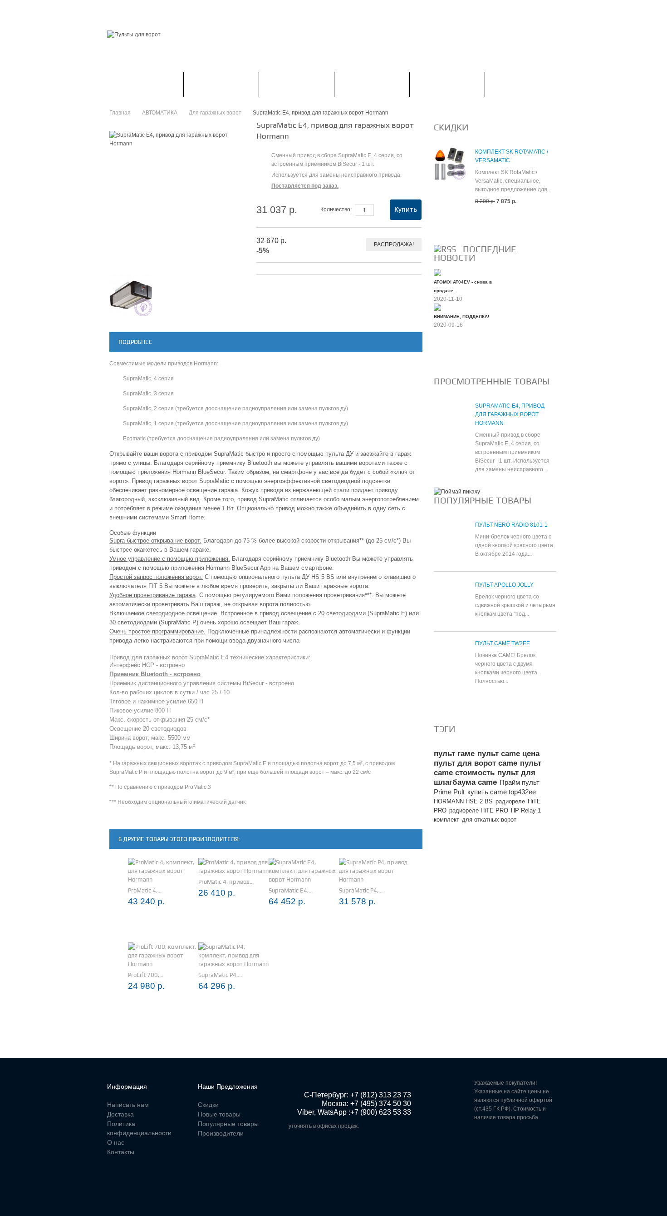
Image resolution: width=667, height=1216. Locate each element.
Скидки (157, 11)
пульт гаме (454, 753)
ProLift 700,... (145, 975)
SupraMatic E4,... (291, 890)
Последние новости (475, 253)
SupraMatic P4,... (361, 890)
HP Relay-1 (526, 810)
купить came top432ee (501, 792)
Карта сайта (352, 11)
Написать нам (255, 11)
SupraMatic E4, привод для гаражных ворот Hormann (509, 414)
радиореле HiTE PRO (478, 810)
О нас (115, 1142)
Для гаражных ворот (215, 113)
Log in (554, 11)
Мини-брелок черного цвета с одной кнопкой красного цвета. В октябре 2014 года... (514, 545)
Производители (221, 1133)
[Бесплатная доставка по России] (457, 491)
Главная (119, 11)
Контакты (305, 11)
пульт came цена (508, 753)
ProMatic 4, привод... (226, 881)
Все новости (458, 355)
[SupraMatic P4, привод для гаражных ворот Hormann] (374, 871)
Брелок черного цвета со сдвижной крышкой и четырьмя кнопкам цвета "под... (515, 605)
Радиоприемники (221, 84)
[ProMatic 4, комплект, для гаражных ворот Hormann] (163, 871)
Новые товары (219, 1114)
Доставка (120, 1114)
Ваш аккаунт (201, 11)
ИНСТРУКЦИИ (372, 84)
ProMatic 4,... (145, 890)
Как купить (522, 84)
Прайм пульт (519, 782)
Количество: (336, 209)
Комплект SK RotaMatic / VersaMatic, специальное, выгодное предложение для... (513, 181)
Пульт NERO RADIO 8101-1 (511, 525)
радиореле (510, 801)
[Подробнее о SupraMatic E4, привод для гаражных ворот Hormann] (450, 422)
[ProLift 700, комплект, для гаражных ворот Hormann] (163, 955)
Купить (405, 209)
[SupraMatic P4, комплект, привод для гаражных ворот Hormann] (233, 955)
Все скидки (455, 223)
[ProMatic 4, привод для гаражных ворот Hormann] (233, 866)
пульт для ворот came (475, 763)
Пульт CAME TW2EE (502, 643)
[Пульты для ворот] (134, 34)
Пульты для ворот (145, 84)
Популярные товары (482, 500)
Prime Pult (449, 792)
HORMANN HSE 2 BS (463, 801)
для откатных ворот (489, 819)
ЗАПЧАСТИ (447, 84)
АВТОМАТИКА (296, 84)
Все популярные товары (477, 703)
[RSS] (445, 249)
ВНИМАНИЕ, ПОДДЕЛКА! (461, 316)
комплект (446, 819)
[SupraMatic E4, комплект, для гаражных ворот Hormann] (304, 871)
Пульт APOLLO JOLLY (504, 585)
